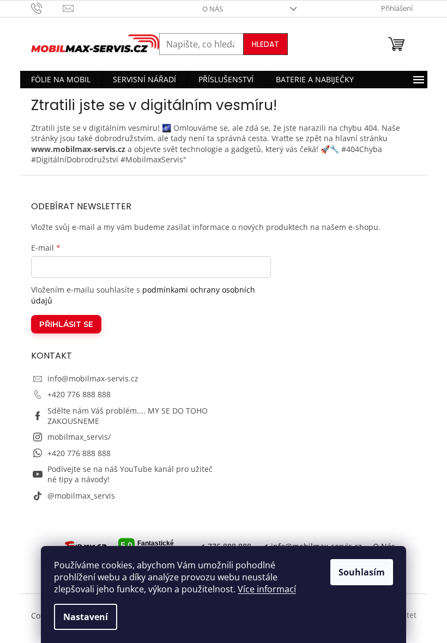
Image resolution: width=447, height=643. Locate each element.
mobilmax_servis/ (79, 437)
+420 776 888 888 (79, 394)
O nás (212, 9)
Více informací (267, 589)
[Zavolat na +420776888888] (47, 8)
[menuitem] (60, 79)
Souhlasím (362, 572)
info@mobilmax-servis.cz (92, 378)
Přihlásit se (66, 324)
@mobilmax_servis (81, 495)
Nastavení (85, 617)
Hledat (265, 44)
